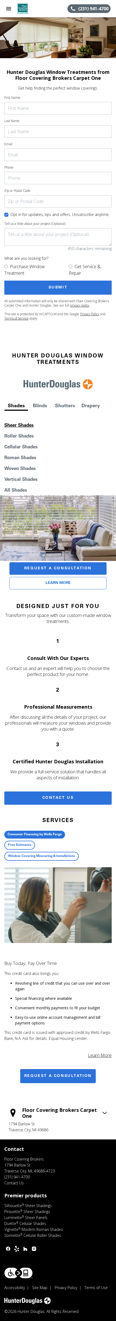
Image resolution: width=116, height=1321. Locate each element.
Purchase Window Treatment (24, 270)
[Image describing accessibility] (18, 1273)
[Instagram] (34, 1249)
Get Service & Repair (85, 270)
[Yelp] (17, 1249)
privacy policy (79, 305)
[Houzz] (25, 1249)
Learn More (58, 583)
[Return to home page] (33, 8)
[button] (8, 8)
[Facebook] (8, 1249)
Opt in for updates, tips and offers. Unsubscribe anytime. (60, 214)
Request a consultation (58, 1076)
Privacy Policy (89, 314)
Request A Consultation (58, 568)
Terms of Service (16, 318)
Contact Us (58, 798)
